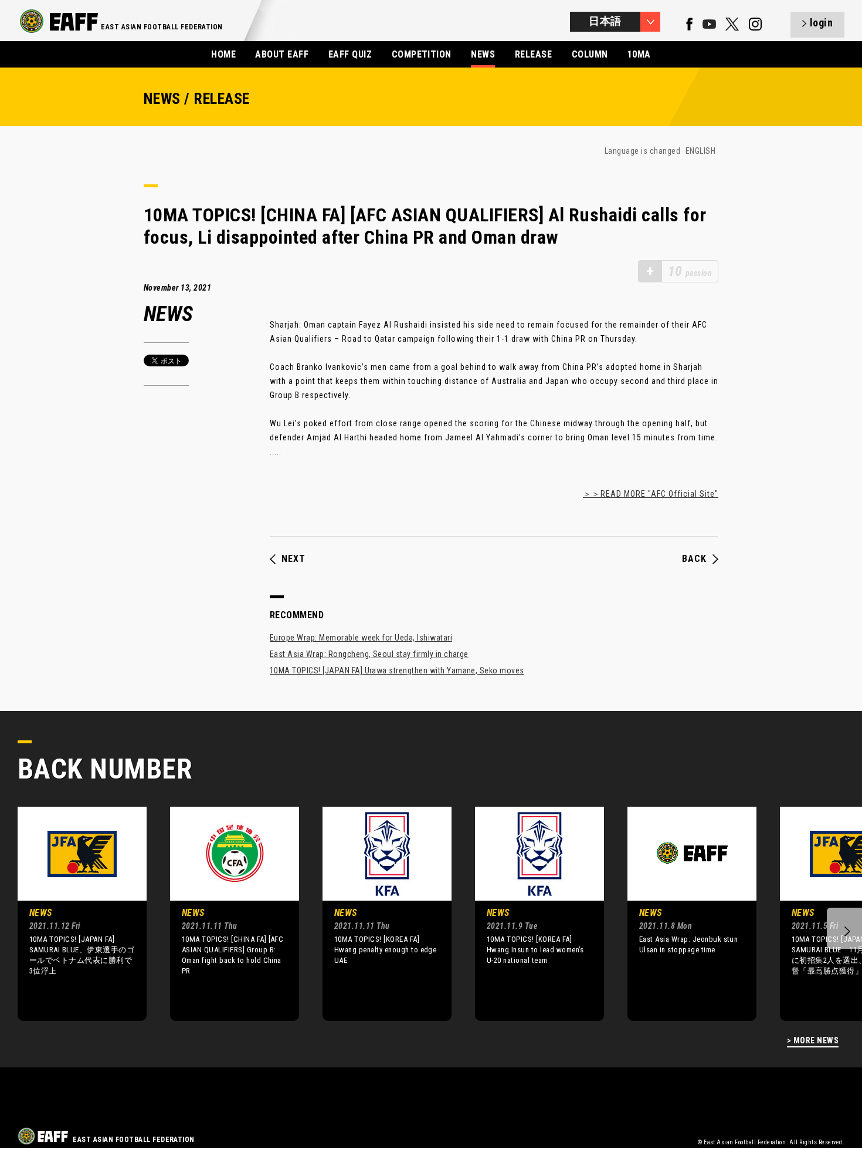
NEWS (483, 54)
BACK (694, 559)
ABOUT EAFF (281, 54)
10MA (639, 54)
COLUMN (590, 54)
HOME (223, 54)
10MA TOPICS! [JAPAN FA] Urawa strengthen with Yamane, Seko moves (397, 670)
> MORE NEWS (813, 1040)
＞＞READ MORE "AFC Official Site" (650, 493)
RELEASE (533, 54)
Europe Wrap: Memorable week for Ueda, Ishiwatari (361, 637)
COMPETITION (422, 54)
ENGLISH (700, 151)
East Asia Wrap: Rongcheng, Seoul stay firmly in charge (369, 654)
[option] (73, 913)
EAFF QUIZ (350, 54)
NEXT (293, 559)
